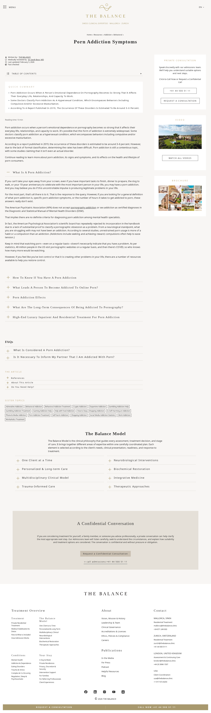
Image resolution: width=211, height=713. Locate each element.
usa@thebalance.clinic (163, 678)
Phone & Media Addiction (16, 415)
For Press (105, 662)
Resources (98, 35)
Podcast (105, 667)
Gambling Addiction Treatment (18, 411)
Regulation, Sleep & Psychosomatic (19, 677)
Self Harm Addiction (60, 415)
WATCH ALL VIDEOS (180, 158)
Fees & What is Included (20, 635)
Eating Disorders (18, 666)
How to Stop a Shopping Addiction (90, 411)
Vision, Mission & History (113, 618)
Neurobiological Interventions (45, 636)
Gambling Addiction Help (119, 406)
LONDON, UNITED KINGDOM (168, 653)
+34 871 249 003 (160, 629)
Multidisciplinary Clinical (49, 632)
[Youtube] (113, 692)
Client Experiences (46, 682)
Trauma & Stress (18, 670)
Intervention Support (47, 672)
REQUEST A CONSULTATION (180, 100)
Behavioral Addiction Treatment (57, 406)
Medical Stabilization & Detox (20, 630)
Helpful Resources (110, 671)
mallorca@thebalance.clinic (165, 625)
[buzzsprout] (123, 692)
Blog (103, 675)
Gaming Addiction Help (42, 411)
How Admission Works (20, 638)
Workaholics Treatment (15, 419)
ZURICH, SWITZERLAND (165, 635)
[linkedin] (95, 692)
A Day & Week (45, 660)
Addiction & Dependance (21, 663)
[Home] (105, 9)
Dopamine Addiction (98, 406)
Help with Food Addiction (64, 411)
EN (200, 7)
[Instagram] (104, 692)
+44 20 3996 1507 (161, 664)
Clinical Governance (111, 627)
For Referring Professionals (50, 679)
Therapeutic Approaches (49, 645)
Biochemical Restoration (49, 641)
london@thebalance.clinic (165, 660)
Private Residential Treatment (18, 624)
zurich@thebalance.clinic (164, 643)
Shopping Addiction (79, 415)
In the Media (107, 658)
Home (89, 35)
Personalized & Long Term (49, 629)
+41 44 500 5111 (160, 646)
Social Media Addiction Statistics (102, 415)
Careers (105, 640)
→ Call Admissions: (105, 561)
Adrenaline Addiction (14, 406)
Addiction (108, 35)
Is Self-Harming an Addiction (118, 411)
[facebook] (85, 692)
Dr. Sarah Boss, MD (36, 59)
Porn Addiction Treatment (39, 415)
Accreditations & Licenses (113, 631)
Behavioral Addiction (34, 406)
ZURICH (125, 23)
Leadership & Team (110, 622)
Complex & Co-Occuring (20, 673)
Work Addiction (124, 415)
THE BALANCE (25, 57)
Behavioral (118, 35)
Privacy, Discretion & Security (47, 667)
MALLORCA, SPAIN (162, 618)
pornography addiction (83, 207)
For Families (44, 675)
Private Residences (46, 663)
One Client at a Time (47, 625)
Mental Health (17, 660)
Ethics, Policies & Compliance (115, 636)
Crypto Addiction (80, 406)
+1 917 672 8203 (160, 681)
